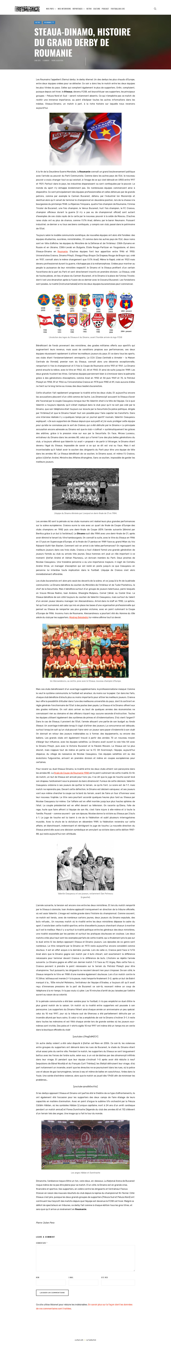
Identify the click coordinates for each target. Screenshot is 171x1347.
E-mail (71, 1277)
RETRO (38, 22)
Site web (104, 1277)
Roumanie (63, 251)
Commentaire (41, 1243)
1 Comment (45, 61)
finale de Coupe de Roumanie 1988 (71, 773)
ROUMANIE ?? (49, 22)
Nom (37, 1277)
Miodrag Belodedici (78, 617)
